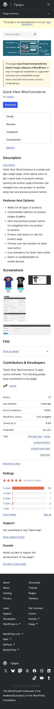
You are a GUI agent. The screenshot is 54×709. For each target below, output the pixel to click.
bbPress (9, 644)
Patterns (33, 598)
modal (47, 437)
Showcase (34, 582)
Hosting (7, 593)
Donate (34, 618)
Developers (9, 618)
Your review (9, 514)
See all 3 (47, 430)
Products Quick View (40, 449)
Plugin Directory (11, 13)
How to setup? (11, 351)
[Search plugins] (35, 34)
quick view (45, 455)
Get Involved (35, 608)
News (6, 587)
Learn (6, 608)
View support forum (14, 536)
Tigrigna (14, 663)
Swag (33, 624)
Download (10, 105)
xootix (10, 96)
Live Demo (9, 164)
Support (10, 147)
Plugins (32, 593)
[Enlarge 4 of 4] (46, 327)
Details (10, 116)
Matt (7, 639)
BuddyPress (11, 649)
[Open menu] (49, 4)
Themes (32, 587)
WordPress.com (13, 633)
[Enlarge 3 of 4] (21, 299)
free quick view (35, 437)
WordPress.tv (12, 624)
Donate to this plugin (14, 563)
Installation (12, 132)
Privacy (7, 598)
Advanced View (11, 463)
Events (32, 613)
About (6, 582)
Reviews (10, 124)
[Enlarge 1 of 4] (21, 279)
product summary (42, 443)
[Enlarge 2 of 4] (46, 279)
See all (47, 514)
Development (13, 139)
